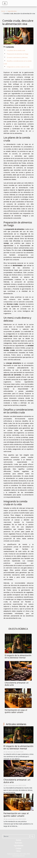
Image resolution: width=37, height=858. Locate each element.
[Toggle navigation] (4, 3)
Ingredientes (12, 11)
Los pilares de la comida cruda (16, 50)
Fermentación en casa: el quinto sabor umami (16, 711)
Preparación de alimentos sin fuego (17, 54)
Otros (18, 851)
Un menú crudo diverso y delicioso (17, 57)
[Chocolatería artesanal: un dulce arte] (18, 671)
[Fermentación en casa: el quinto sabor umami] (18, 698)
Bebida (18, 840)
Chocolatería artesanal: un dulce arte (17, 683)
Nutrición (18, 843)
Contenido (10, 47)
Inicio (3, 11)
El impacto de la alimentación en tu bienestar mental (18, 656)
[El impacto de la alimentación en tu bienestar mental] (18, 643)
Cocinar (18, 848)
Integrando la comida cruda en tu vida (18, 67)
